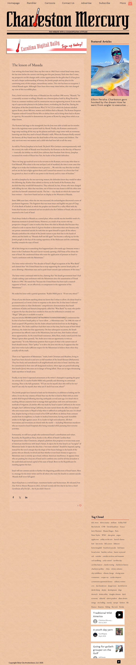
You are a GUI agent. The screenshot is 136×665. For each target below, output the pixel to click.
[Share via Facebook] (13, 497)
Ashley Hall (122, 522)
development (112, 590)
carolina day (117, 560)
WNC (104, 535)
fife (127, 602)
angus (118, 535)
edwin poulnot (112, 598)
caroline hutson (96, 564)
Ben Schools (95, 526)
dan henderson (101, 586)
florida (121, 607)
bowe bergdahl (96, 548)
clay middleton (96, 573)
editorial (102, 598)
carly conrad (107, 560)
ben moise (99, 543)
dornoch (94, 594)
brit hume (121, 548)
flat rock (115, 607)
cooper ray (105, 577)
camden (98, 556)
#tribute (113, 522)
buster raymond (119, 552)
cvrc (92, 586)
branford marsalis (109, 548)
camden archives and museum (113, 556)
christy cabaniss (116, 569)
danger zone (112, 586)
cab (92, 556)
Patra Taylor (95, 535)
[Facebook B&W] (118, 661)
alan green (111, 535)
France (122, 526)
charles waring (109, 564)
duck (124, 594)
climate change (108, 573)
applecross (95, 539)
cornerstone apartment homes (101, 581)
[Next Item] (125, 70)
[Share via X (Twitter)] (19, 497)
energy (93, 602)
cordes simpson (115, 577)
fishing (107, 607)
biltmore (117, 543)
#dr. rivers (95, 522)
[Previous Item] (95, 70)
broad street (95, 552)
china (108, 569)
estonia (109, 602)
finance (93, 607)
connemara (95, 577)
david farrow (122, 586)
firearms (101, 607)
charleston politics (97, 569)
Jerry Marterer (96, 531)
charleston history (122, 564)
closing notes (119, 573)
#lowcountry (104, 522)
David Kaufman (112, 526)
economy (94, 598)
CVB (103, 526)
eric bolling (101, 602)
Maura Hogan (108, 531)
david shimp (95, 590)
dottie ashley (103, 594)
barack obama (119, 539)
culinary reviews (119, 581)
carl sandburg (96, 560)
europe (115, 602)
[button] (130, 2)
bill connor (108, 543)
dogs (120, 590)
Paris (116, 531)
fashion (122, 602)
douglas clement (115, 594)
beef (92, 543)
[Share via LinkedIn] (26, 497)
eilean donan (122, 598)
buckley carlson (106, 552)
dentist (104, 590)
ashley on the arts (106, 539)
